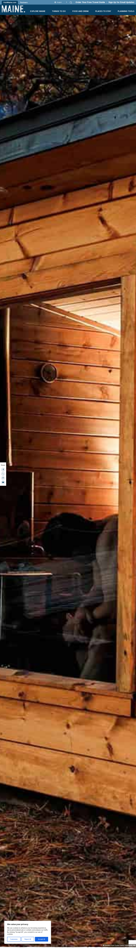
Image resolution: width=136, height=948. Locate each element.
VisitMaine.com (9, 2)
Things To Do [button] (59, 11)
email (3, 482)
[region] (27, 932)
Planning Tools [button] (126, 11)
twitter (3, 473)
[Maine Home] (13, 8)
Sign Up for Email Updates (121, 2)
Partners (24, 2)
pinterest (3, 478)
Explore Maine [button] (37, 11)
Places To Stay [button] (103, 11)
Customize (14, 939)
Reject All (28, 939)
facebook (3, 469)
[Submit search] (70, 2)
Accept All (41, 939)
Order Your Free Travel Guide (90, 2)
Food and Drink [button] (80, 11)
